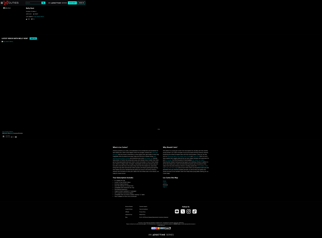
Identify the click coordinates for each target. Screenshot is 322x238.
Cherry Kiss (196, 156)
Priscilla (188, 156)
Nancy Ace (176, 156)
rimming (127, 158)
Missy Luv (10, 133)
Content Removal (161, 225)
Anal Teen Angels (173, 167)
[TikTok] (194, 211)
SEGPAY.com (177, 223)
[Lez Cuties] (11, 3)
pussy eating (121, 158)
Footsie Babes (200, 165)
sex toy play (168, 160)
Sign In (81, 3)
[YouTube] (177, 211)
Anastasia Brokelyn (18, 133)
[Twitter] (183, 211)
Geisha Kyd (170, 156)
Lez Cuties (8, 135)
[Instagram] (189, 211)
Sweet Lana (183, 156)
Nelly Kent (4, 133)
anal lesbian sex (148, 158)
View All (33, 38)
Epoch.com (133, 223)
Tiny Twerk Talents (39, 16)
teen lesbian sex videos (198, 160)
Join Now (72, 3)
